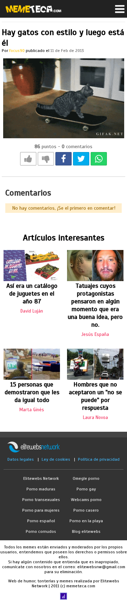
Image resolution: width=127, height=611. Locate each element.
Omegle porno (86, 478)
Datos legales (20, 459)
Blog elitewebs (86, 531)
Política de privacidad (99, 459)
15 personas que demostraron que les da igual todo (32, 392)
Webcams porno (86, 499)
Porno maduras (40, 489)
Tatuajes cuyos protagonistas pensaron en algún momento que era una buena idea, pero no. (95, 305)
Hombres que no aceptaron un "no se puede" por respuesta (95, 396)
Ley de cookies (56, 459)
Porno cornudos (41, 531)
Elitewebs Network (41, 478)
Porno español (41, 520)
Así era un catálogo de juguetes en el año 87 (32, 293)
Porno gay (86, 489)
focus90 (17, 50)
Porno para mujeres (41, 510)
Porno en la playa (86, 520)
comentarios (77, 147)
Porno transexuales (41, 499)
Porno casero (86, 510)
